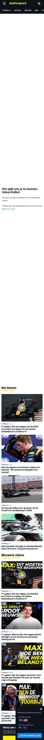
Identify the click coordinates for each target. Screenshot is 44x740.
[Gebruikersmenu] (39, 3)
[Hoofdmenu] (4, 3)
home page (10, 209)
